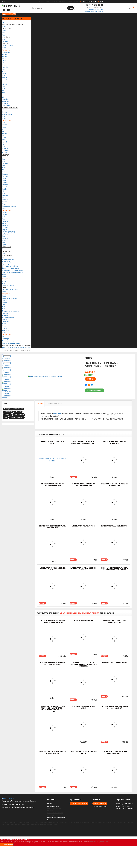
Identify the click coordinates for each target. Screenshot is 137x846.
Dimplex (4, 230)
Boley (3, 69)
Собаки (4, 328)
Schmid (4, 84)
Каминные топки (7, 95)
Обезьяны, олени (8, 317)
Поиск (70, 8)
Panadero (5, 125)
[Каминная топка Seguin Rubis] (83, 637)
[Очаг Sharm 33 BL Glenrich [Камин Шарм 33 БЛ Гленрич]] (114, 769)
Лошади (4, 309)
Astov (4, 31)
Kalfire (4, 61)
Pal (3, 191)
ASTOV (4, 223)
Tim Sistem (5, 176)
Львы (3, 307)
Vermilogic (5, 339)
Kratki (3, 39)
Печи (3, 116)
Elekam (4, 112)
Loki (3, 129)
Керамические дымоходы (11, 343)
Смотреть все (6, 50)
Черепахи (5, 319)
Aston (4, 138)
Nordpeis (5, 200)
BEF (3, 63)
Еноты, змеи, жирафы (9, 298)
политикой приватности (99, 842)
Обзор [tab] (40, 403)
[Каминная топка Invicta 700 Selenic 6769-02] (83, 586)
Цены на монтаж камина (89, 1)
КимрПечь (5, 215)
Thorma (4, 182)
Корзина (50, 803)
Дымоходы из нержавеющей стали (14, 341)
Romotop (5, 178)
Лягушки (5, 315)
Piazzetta (5, 67)
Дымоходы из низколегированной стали (16, 347)
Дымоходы (6, 330)
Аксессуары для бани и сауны (12, 272)
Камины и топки (7, 46)
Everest (4, 78)
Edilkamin (5, 157)
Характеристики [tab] (54, 403)
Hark (3, 159)
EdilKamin (5, 234)
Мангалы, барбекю (8, 285)
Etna (3, 33)
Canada (4, 202)
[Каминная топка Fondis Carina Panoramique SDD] (114, 638)
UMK (3, 336)
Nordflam (5, 189)
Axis (3, 97)
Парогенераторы (8, 264)
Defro (3, 82)
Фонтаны (5, 324)
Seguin (4, 65)
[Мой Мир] (92, 385)
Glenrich (4, 110)
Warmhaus (5, 101)
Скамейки (5, 322)
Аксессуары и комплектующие (13, 409)
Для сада (5, 274)
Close (3, 22)
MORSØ (4, 152)
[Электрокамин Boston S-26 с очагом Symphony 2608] (52, 544)
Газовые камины (7, 114)
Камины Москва (8, 350)
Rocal (3, 86)
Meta (3, 35)
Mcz (3, 90)
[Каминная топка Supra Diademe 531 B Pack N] (83, 769)
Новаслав (5, 174)
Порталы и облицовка (16, 417)
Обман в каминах (94, 390)
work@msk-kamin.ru (96, 9)
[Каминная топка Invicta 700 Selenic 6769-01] (52, 586)
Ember (4, 193)
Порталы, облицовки (9, 206)
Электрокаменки (8, 259)
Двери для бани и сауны (10, 268)
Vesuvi (4, 204)
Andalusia (5, 240)
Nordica (4, 172)
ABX (3, 131)
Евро (104, 806)
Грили (4, 281)
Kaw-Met (5, 41)
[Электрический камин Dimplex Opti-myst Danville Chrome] (52, 680)
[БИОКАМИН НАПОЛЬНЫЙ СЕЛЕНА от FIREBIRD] (52, 460)
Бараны (4, 302)
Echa (3, 88)
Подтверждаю (7, 844)
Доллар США (97, 806)
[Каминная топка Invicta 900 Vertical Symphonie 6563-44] (52, 769)
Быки (3, 304)
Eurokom (5, 195)
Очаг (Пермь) (6, 262)
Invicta (4, 161)
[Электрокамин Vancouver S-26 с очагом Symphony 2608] (83, 501)
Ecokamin (5, 103)
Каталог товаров (9, 14)
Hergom (4, 73)
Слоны (4, 326)
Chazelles (5, 99)
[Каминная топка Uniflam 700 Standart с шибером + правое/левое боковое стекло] (83, 682)
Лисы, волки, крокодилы (10, 311)
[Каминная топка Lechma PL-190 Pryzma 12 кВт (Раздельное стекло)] (83, 459)
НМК (3, 135)
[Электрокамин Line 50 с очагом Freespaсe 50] (114, 459)
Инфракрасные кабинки (10, 266)
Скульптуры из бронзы (10, 289)
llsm (101, 1)
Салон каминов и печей (79, 803)
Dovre (4, 197)
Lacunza (4, 127)
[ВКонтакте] (86, 385)
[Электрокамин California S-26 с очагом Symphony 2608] (52, 501)
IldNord (4, 58)
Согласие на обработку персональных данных (18, 807)
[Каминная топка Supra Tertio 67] (83, 542)
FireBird (4, 54)
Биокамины (6, 52)
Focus (4, 71)
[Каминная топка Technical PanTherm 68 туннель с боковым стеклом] (114, 586)
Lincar (4, 167)
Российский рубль (99, 803)
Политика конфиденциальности (13, 804)
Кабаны (4, 300)
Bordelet (4, 212)
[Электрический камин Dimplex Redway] (83, 724)
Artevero (5, 225)
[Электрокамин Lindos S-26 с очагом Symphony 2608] (114, 501)
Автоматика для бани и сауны (12, 270)
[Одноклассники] (89, 385)
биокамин (57, 413)
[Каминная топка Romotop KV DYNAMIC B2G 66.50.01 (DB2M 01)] (114, 724)
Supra (4, 180)
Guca (3, 123)
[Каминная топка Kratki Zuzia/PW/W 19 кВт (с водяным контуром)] (52, 638)
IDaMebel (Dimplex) (8, 232)
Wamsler (5, 185)
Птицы (4, 296)
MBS (3, 170)
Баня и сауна (8, 411)
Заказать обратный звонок (93, 11)
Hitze (3, 75)
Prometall (5, 150)
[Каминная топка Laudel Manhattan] (114, 542)
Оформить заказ (53, 806)
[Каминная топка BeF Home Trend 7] (114, 679)
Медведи (5, 313)
